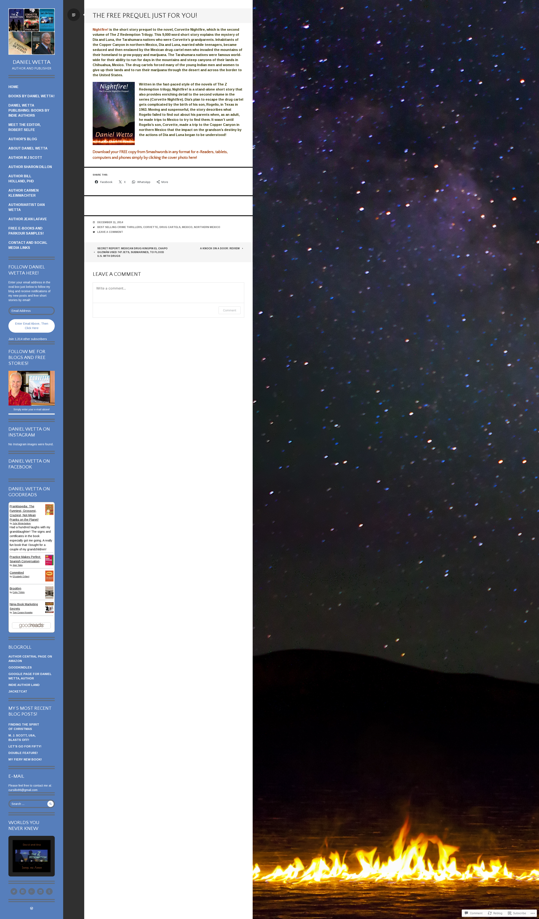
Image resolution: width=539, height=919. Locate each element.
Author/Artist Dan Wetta (26, 207)
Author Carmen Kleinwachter (23, 193)
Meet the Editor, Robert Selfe (24, 127)
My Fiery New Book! (25, 759)
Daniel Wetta (32, 62)
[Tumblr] (49, 891)
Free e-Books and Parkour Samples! (26, 231)
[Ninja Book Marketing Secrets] (49, 612)
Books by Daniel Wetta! (31, 96)
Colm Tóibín (19, 592)
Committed (17, 572)
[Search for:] (31, 804)
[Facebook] (22, 891)
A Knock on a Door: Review (220, 248)
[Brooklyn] (49, 597)
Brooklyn (15, 588)
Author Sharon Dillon (30, 167)
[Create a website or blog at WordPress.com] (31, 908)
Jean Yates (18, 565)
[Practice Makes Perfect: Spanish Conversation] (49, 564)
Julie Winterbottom (22, 523)
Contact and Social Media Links (27, 245)
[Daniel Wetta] (31, 31)
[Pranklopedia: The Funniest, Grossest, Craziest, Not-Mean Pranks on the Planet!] (49, 514)
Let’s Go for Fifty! (24, 746)
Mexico (187, 227)
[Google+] (31, 891)
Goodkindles (20, 667)
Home (13, 87)
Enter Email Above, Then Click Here (31, 326)
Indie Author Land (24, 685)
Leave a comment (110, 232)
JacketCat (17, 691)
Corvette (150, 227)
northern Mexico (207, 227)
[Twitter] (14, 891)
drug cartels (169, 227)
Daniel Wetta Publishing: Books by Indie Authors (28, 110)
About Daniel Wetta (28, 148)
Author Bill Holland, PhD (21, 178)
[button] (22, 861)
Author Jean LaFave (27, 219)
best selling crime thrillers (119, 227)
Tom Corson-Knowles (22, 612)
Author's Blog (22, 139)
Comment (229, 310)
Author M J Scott (25, 157)
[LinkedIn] (40, 891)
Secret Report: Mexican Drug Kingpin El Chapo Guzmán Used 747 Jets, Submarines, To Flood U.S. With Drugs (132, 252)
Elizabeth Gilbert (21, 576)
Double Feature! (23, 753)
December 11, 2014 (110, 222)
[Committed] (49, 580)
